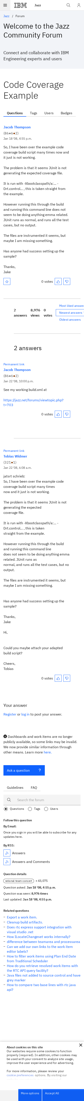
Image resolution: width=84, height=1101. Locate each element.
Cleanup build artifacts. (25, 922)
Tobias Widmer (15, 456)
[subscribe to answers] (6, 852)
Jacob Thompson (17, 127)
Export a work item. (22, 917)
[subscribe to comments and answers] (6, 861)
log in (25, 714)
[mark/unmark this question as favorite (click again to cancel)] (6, 281)
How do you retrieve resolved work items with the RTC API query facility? (42, 968)
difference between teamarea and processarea (43, 941)
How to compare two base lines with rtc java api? (41, 987)
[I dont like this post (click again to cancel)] (66, 281)
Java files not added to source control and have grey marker (44, 977)
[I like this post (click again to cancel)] (58, 281)
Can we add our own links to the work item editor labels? (40, 949)
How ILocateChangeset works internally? (38, 936)
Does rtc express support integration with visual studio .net (39, 929)
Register (9, 714)
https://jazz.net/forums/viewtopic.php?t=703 (33, 402)
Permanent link (13, 364)
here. (48, 752)
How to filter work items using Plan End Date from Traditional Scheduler (41, 958)
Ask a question (18, 770)
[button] (80, 1045)
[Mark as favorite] (6, 281)
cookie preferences (20, 1075)
